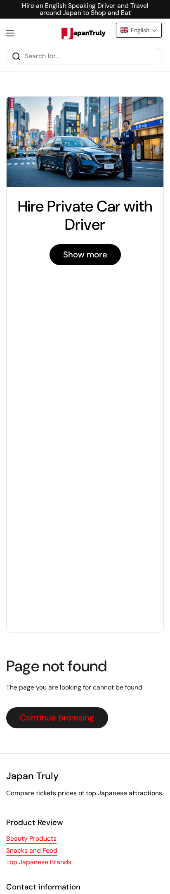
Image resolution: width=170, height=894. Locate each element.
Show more (85, 254)
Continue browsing (57, 717)
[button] (138, 30)
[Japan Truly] (82, 33)
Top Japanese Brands (38, 862)
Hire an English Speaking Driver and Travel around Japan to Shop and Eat (85, 9)
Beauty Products (31, 838)
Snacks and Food (31, 850)
